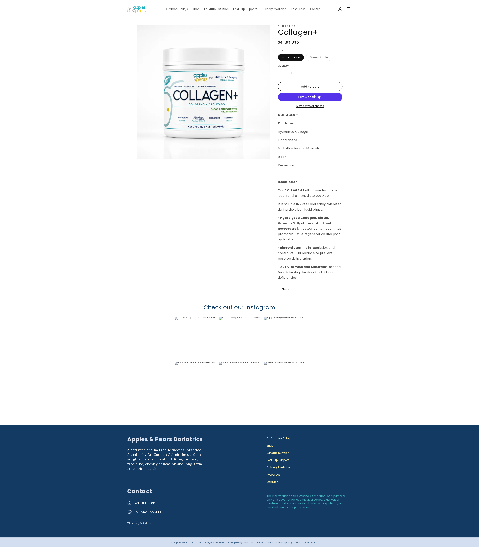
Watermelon (291, 57)
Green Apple (321, 58)
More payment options (310, 106)
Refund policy (265, 542)
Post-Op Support (278, 460)
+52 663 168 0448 (149, 512)
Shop (270, 446)
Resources (273, 474)
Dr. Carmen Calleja (279, 438)
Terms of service (305, 542)
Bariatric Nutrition (278, 453)
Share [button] (286, 289)
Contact (272, 482)
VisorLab (248, 542)
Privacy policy (284, 542)
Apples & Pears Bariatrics (188, 542)
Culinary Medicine (278, 467)
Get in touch (144, 503)
